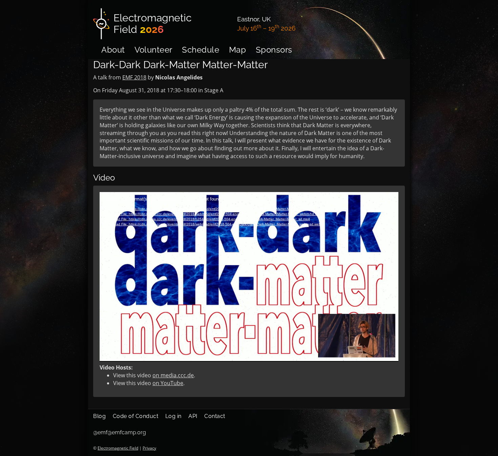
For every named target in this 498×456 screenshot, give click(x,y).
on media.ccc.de (173, 375)
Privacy (149, 448)
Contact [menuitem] (214, 416)
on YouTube (167, 383)
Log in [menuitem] (173, 416)
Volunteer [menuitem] (153, 50)
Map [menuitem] (237, 50)
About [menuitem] (113, 50)
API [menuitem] (193, 416)
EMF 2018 (134, 77)
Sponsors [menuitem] (274, 50)
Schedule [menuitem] (200, 50)
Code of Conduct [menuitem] (136, 416)
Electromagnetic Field (118, 448)
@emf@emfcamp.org (119, 432)
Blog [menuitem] (99, 416)
